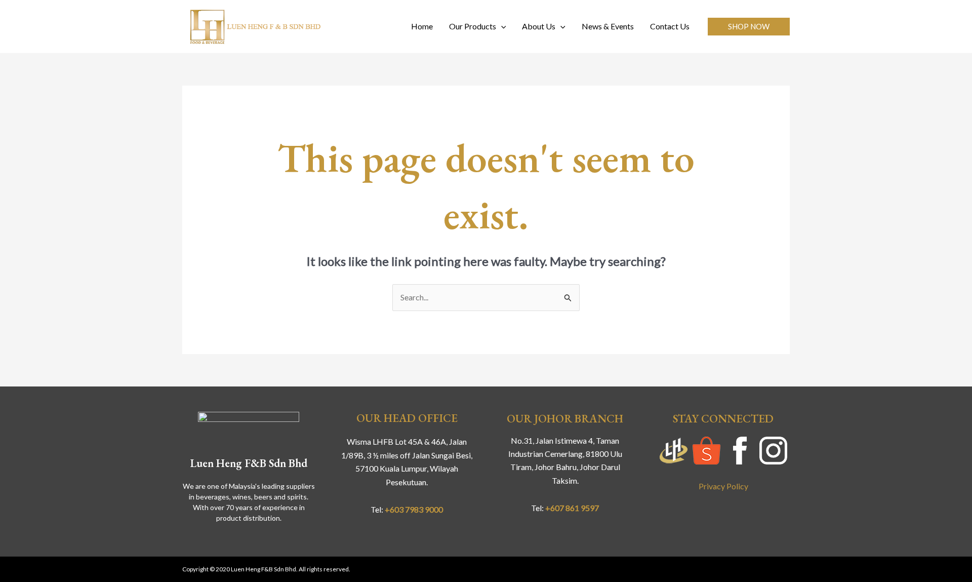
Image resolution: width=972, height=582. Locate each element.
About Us (538, 26)
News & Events (608, 26)
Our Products (472, 26)
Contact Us (670, 26)
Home (422, 26)
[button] (749, 26)
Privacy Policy (723, 486)
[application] (501, 26)
